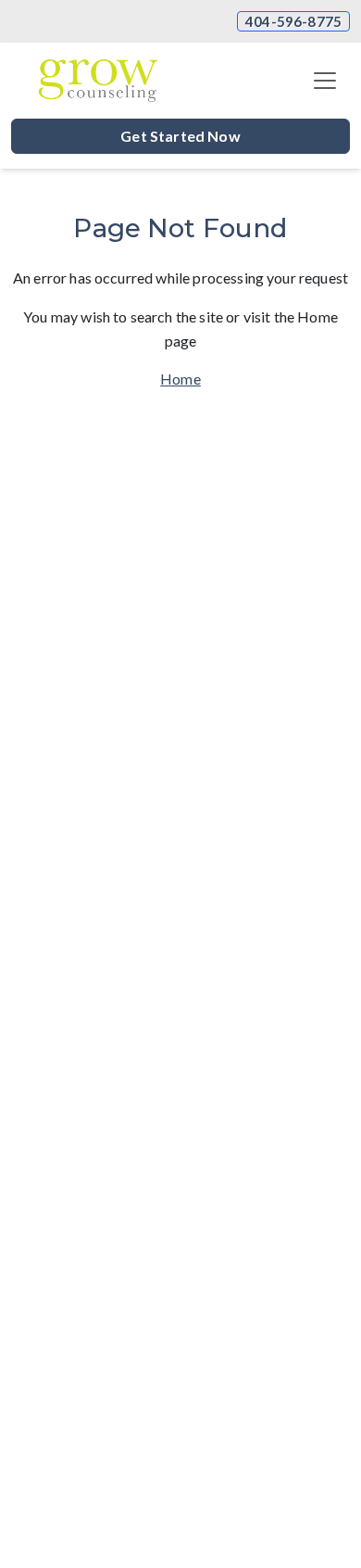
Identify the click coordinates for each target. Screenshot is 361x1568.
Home (180, 378)
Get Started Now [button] (180, 136)
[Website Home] (98, 80)
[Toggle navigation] (325, 80)
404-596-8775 (293, 21)
